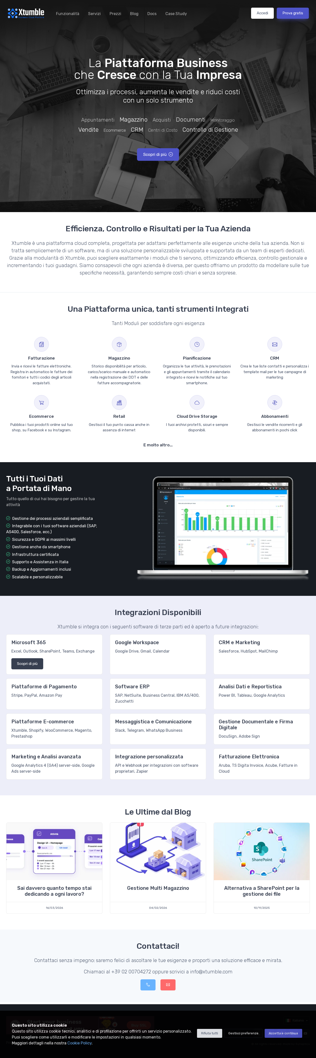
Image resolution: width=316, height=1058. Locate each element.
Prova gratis (292, 13)
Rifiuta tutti (209, 1033)
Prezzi (115, 13)
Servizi (94, 13)
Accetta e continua (283, 1033)
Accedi (262, 13)
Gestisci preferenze (243, 1033)
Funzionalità (67, 13)
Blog (134, 13)
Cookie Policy (79, 1043)
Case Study (176, 13)
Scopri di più (155, 154)
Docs (152, 13)
